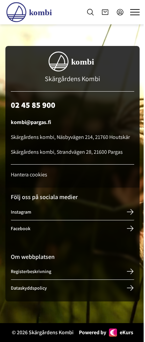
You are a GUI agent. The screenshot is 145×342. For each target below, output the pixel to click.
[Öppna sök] (90, 12)
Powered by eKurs (106, 332)
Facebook (20, 228)
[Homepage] (30, 12)
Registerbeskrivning (31, 271)
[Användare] (120, 12)
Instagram (21, 212)
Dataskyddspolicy (29, 288)
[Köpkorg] (105, 12)
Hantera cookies (29, 174)
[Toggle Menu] (134, 12)
